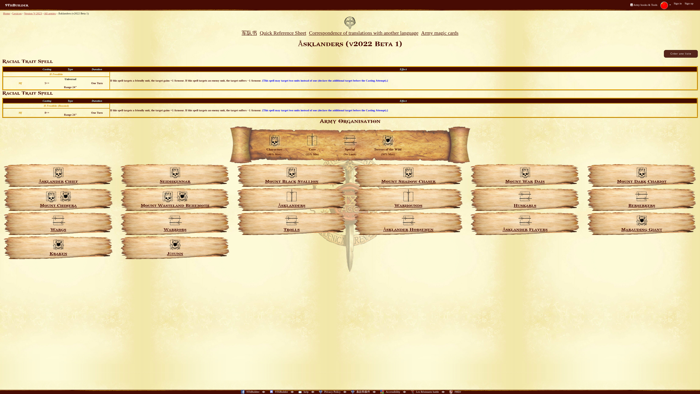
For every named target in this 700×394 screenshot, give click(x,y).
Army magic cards (439, 33)
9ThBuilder (16, 5)
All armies (50, 13)
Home (6, 13)
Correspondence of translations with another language (363, 33)
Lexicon (17, 13)
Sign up (689, 3)
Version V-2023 (33, 13)
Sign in (678, 3)
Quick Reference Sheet (283, 33)
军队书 (249, 33)
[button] (665, 5)
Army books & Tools (645, 4)
